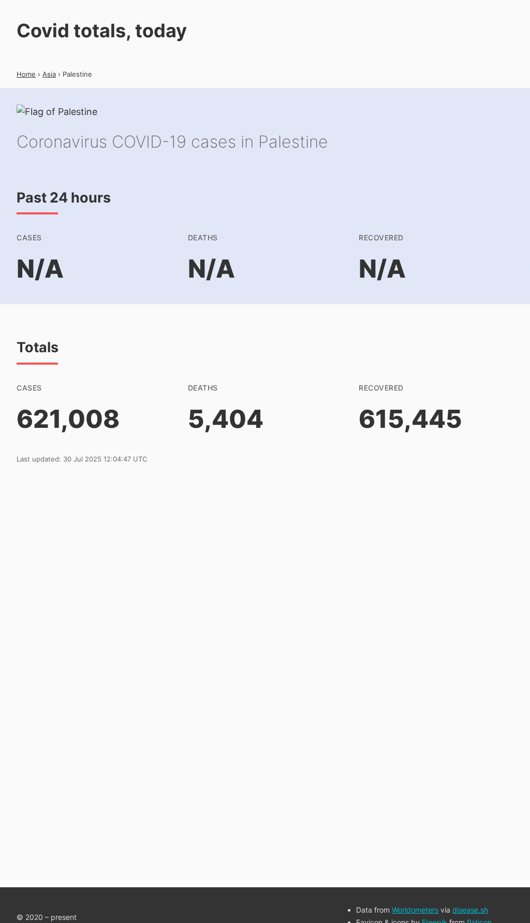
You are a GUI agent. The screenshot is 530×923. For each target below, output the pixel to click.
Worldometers (415, 909)
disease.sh (470, 909)
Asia (49, 74)
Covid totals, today (102, 30)
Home (26, 74)
